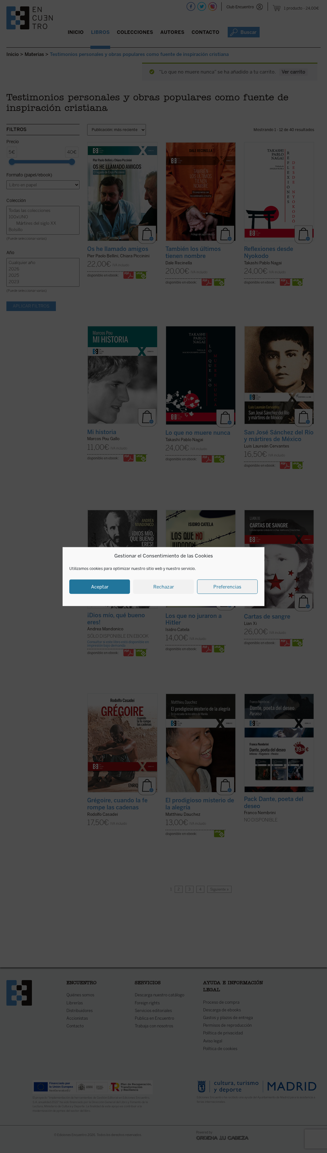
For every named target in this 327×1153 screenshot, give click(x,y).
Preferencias (227, 586)
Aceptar (100, 586)
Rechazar (163, 586)
